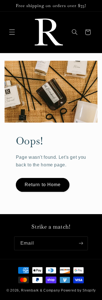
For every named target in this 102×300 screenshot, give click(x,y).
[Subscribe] (80, 243)
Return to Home (43, 184)
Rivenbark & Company (40, 290)
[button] (11, 32)
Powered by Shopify (78, 290)
